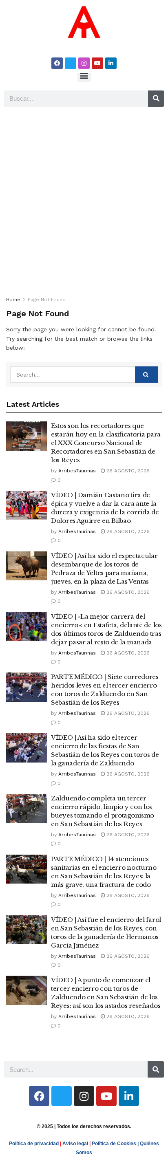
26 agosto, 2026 (127, 471)
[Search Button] (146, 374)
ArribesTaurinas (77, 471)
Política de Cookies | (116, 1143)
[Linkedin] (111, 63)
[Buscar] (156, 98)
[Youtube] (97, 63)
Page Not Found (47, 299)
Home (13, 299)
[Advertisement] (84, 199)
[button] (84, 75)
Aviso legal (75, 1143)
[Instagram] (84, 63)
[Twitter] (70, 63)
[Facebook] (57, 63)
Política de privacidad (34, 1143)
